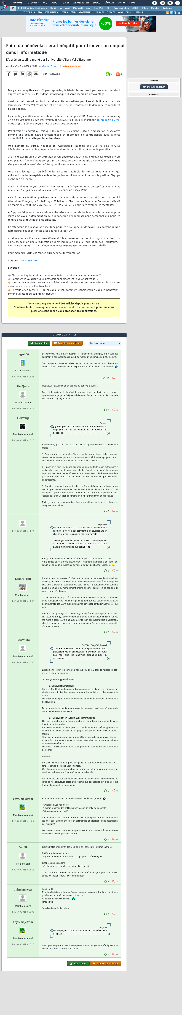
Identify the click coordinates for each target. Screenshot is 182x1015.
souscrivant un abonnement (77, 307)
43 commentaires (72, 66)
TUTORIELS (29, 12)
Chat (65, 2)
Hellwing (23, 418)
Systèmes (167, 8)
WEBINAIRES (51, 12)
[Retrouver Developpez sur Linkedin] (178, 12)
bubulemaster (23, 889)
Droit (121, 2)
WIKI (120, 12)
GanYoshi (23, 640)
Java (88, 8)
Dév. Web (98, 8)
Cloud (53, 8)
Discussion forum (155, 87)
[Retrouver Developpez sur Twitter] (171, 12)
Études (109, 2)
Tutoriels (32, 2)
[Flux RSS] (167, 12)
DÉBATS (111, 12)
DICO (128, 12)
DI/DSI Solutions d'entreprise (32, 8)
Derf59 (23, 847)
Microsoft (78, 8)
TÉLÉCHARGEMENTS (81, 12)
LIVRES (64, 12)
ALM (67, 8)
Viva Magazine (28, 260)
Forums (17, 2)
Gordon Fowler (50, 66)
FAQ (44, 2)
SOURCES (99, 12)
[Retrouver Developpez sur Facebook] (175, 12)
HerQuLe (23, 386)
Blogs (55, 2)
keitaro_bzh (23, 578)
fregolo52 (23, 354)
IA (61, 8)
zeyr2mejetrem (23, 798)
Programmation (121, 8)
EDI (108, 8)
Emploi (96, 2)
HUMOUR (139, 12)
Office (145, 8)
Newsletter (81, 2)
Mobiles (155, 8)
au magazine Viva (108, 120)
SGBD (135, 8)
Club (132, 2)
